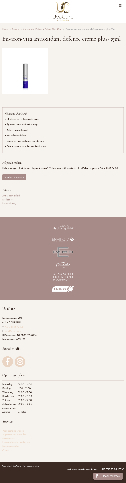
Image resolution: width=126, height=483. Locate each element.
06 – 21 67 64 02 (14, 327)
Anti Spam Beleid (11, 196)
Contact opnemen (14, 177)
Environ (15, 29)
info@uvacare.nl (13, 331)
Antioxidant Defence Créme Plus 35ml (42, 29)
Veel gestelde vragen (13, 431)
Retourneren (8, 439)
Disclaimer (7, 200)
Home (5, 29)
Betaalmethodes (10, 447)
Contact (6, 450)
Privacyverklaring (31, 466)
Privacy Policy (9, 204)
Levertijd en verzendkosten (16, 443)
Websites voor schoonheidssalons (83, 470)
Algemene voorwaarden (14, 435)
